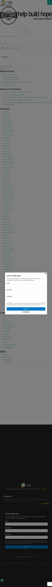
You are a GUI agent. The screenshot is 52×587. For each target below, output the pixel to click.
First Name (9, 289)
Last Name (9, 296)
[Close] (46, 274)
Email (8, 283)
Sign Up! (26, 309)
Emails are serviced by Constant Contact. (33, 305)
